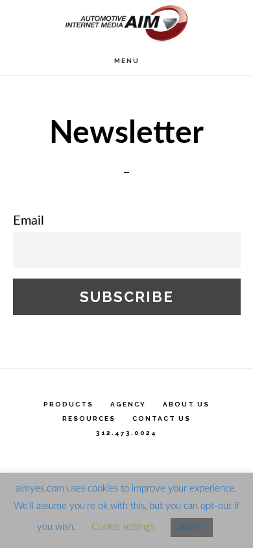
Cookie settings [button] (122, 527)
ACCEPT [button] (191, 527)
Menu (126, 60)
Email (28, 220)
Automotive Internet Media (126, 23)
